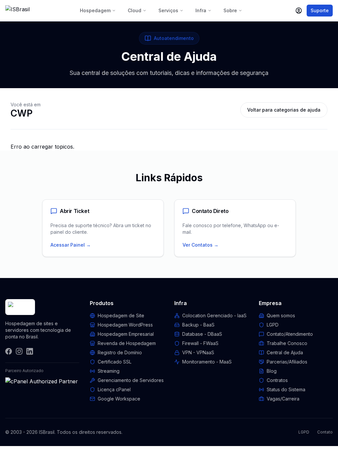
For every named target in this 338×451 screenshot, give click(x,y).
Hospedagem (95, 10)
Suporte (320, 10)
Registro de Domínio (120, 352)
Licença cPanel (114, 389)
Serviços (168, 10)
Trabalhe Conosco (287, 343)
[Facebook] (8, 351)
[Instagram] (19, 351)
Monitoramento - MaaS (207, 361)
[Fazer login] (298, 10)
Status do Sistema (286, 389)
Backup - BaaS (198, 325)
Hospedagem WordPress (125, 325)
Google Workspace (119, 398)
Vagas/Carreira (283, 398)
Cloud (134, 10)
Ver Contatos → (201, 245)
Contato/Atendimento (290, 334)
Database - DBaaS (202, 334)
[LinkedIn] (29, 351)
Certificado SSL (114, 361)
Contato (325, 432)
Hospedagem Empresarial (126, 334)
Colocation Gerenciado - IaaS (214, 315)
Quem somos (281, 315)
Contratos (277, 380)
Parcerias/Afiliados (287, 361)
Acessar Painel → (71, 245)
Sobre (230, 10)
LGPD (273, 325)
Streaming (108, 371)
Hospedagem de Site (121, 315)
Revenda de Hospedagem (127, 343)
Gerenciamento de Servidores (131, 380)
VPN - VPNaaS (198, 352)
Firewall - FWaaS (200, 343)
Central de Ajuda (285, 352)
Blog (272, 371)
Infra (200, 10)
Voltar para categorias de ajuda (284, 110)
